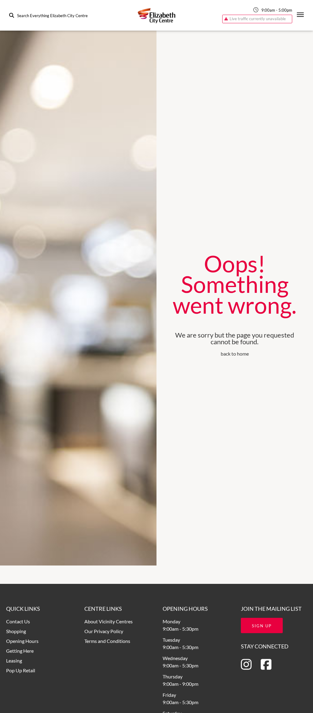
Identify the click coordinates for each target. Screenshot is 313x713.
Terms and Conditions (107, 641)
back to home (235, 353)
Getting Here (20, 651)
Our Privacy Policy (103, 631)
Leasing (14, 660)
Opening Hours (22, 641)
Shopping (16, 631)
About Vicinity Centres (108, 621)
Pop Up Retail (20, 670)
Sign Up (262, 625)
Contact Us (18, 621)
